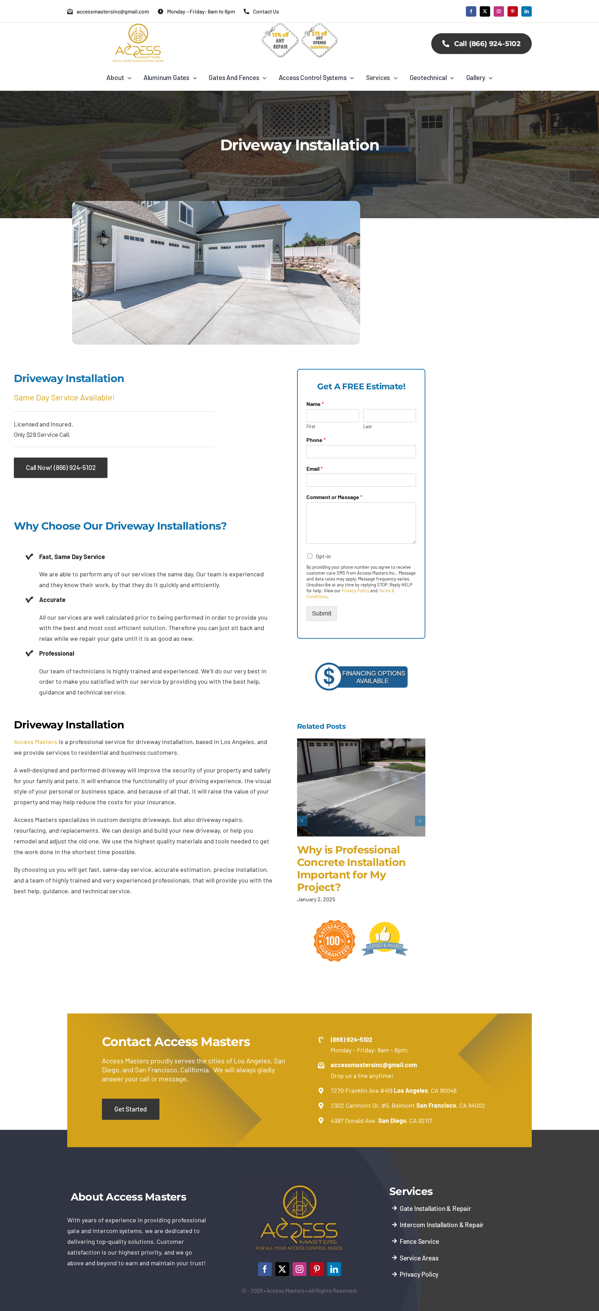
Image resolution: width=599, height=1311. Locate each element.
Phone (315, 439)
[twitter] (485, 11)
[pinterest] (512, 11)
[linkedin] (526, 11)
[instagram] (499, 11)
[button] (302, 821)
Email (314, 468)
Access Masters (35, 741)
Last (367, 426)
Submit (321, 613)
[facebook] (471, 11)
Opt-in (323, 556)
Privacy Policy (355, 590)
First (310, 426)
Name (315, 403)
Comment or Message (334, 497)
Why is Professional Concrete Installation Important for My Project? (351, 868)
